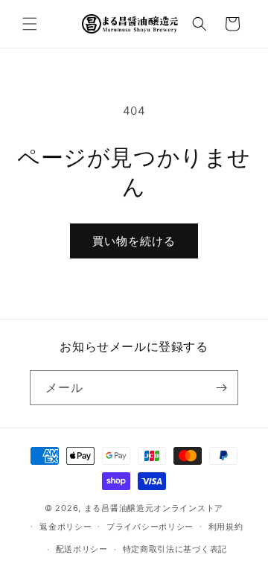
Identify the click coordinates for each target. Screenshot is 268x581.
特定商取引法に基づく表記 (175, 549)
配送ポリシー (82, 549)
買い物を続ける (134, 241)
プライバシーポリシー (150, 526)
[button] (29, 23)
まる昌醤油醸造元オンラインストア (153, 508)
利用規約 (225, 526)
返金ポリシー (65, 526)
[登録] (221, 387)
